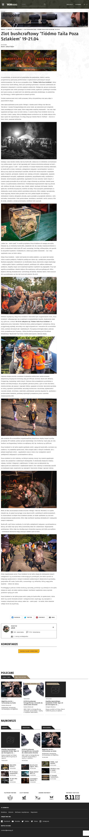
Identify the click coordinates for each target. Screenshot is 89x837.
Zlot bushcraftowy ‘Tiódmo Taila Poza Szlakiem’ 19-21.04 (42, 29)
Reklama (3, 11)
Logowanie (78, 4)
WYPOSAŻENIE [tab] (47, 727)
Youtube (17, 821)
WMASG (3, 29)
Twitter (26, 821)
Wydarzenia (18, 29)
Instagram (45, 821)
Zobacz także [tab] (6, 677)
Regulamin (34, 812)
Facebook (7, 821)
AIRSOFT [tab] (4, 727)
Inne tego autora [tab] (20, 677)
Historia (10, 812)
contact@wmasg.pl (7, 830)
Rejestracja (70, 4)
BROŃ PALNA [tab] (26, 727)
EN (87, 4)
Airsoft (9, 29)
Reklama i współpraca (22, 812)
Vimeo (36, 821)
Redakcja (4, 812)
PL (84, 4)
